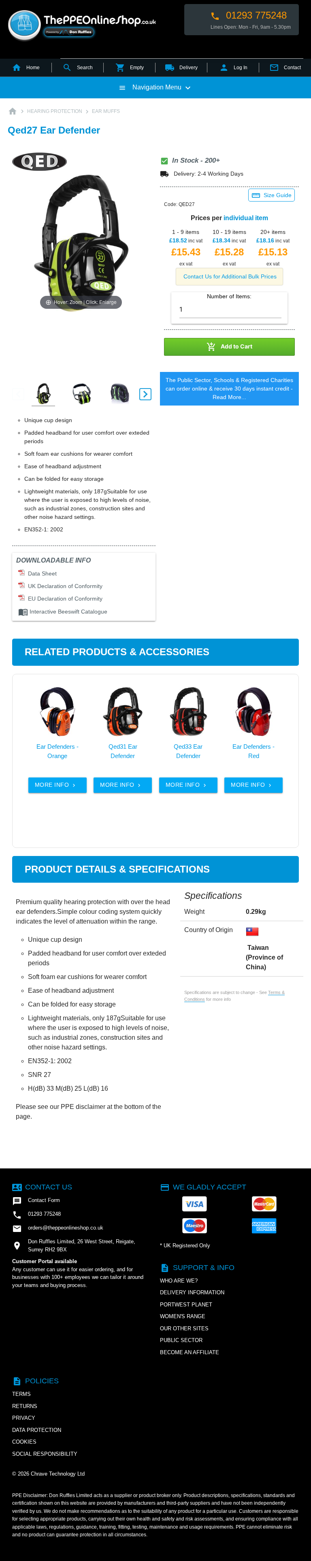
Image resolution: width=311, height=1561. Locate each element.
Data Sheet (41, 573)
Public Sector (181, 1340)
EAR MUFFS (106, 111)
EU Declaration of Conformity (63, 598)
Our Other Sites (184, 1328)
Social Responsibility (44, 1454)
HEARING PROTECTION (54, 111)
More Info (56, 785)
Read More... (229, 397)
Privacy (23, 1418)
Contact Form (36, 1201)
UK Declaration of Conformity (63, 586)
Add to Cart (229, 347)
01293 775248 (248, 15)
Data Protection (36, 1430)
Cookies (24, 1442)
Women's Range (182, 1316)
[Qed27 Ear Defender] (43, 394)
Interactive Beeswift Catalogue (62, 611)
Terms (21, 1394)
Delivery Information (192, 1292)
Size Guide (271, 195)
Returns (24, 1406)
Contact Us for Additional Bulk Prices (230, 276)
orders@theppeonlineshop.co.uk (57, 1229)
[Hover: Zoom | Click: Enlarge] (81, 243)
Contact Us (42, 1187)
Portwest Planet (186, 1305)
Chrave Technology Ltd (58, 1474)
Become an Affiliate (189, 1352)
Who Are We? (179, 1281)
